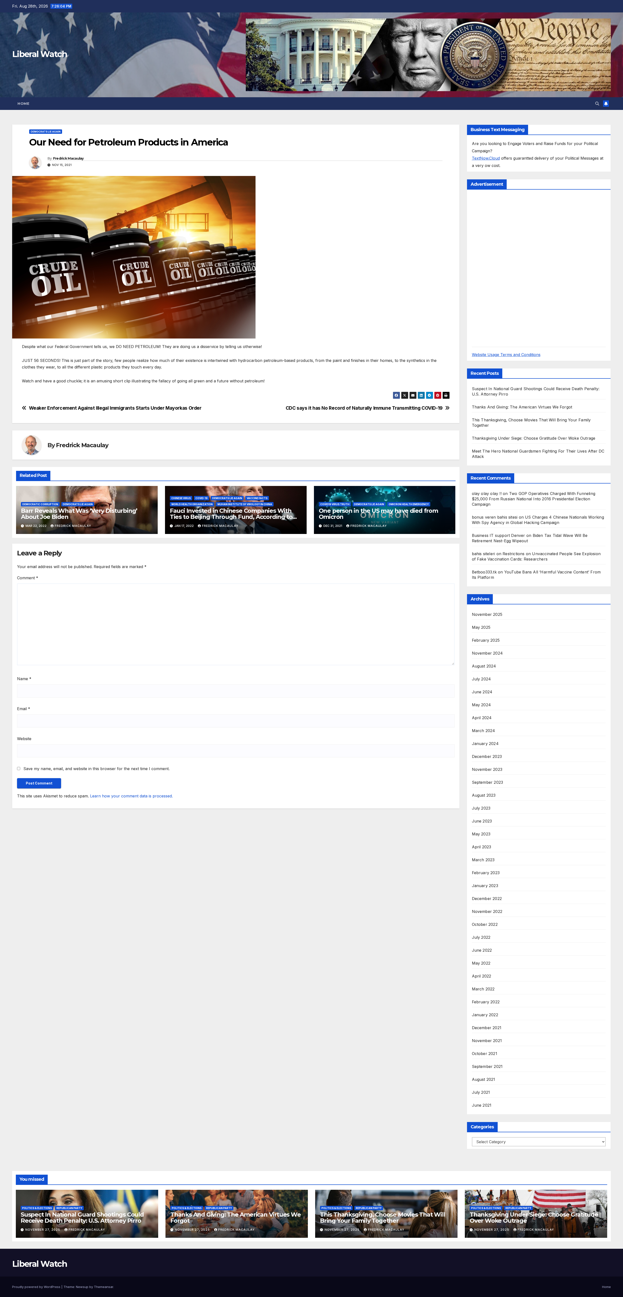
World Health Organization (192, 504)
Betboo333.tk (484, 572)
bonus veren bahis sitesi (495, 517)
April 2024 (482, 717)
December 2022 (487, 898)
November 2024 (487, 653)
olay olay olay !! (487, 493)
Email (23, 708)
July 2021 (481, 1092)
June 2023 (482, 821)
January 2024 (485, 743)
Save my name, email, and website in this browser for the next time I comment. (96, 768)
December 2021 (487, 1027)
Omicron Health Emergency (409, 504)
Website (24, 738)
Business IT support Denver (498, 535)
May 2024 (481, 704)
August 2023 (484, 795)
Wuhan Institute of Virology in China (244, 504)
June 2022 (482, 950)
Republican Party (69, 1208)
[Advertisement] (508, 267)
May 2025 (481, 627)
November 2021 (487, 1040)
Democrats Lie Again (46, 131)
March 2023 (483, 859)
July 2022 (481, 937)
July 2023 (481, 808)
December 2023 (487, 756)
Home (23, 103)
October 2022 (485, 924)
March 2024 (483, 730)
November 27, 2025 (43, 1229)
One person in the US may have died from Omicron (378, 513)
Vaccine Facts (257, 498)
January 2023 (485, 885)
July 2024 (481, 679)
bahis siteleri (483, 553)
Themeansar (103, 1287)
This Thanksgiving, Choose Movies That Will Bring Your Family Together (382, 1217)
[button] (597, 103)
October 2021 (484, 1053)
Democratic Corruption (40, 504)
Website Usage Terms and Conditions (506, 354)
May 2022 (481, 963)
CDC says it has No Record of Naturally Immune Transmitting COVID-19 (364, 408)
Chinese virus (181, 498)
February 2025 (486, 640)
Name (24, 678)
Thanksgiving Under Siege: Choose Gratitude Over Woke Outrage (534, 438)
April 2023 (481, 846)
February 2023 (486, 872)
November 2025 (487, 614)
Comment (27, 577)
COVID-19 (201, 498)
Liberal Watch (39, 54)
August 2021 (483, 1079)
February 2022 (486, 1001)
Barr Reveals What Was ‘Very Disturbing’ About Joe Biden (79, 513)
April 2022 (481, 976)
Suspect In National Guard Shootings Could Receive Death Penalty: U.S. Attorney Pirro (82, 1217)
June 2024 (482, 691)
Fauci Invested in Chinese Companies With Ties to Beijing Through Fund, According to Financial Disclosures (231, 516)
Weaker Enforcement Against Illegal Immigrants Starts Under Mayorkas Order (115, 408)
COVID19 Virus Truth (334, 504)
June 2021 (482, 1105)
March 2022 (483, 989)
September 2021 (487, 1066)
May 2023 (481, 834)
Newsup (82, 1287)
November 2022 (487, 911)
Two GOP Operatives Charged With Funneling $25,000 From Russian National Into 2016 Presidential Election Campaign (533, 499)
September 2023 (487, 782)
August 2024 (484, 666)
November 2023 (487, 769)
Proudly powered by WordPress (36, 1287)
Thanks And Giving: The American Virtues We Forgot (522, 407)
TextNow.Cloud (486, 158)
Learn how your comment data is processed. (131, 796)
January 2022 (485, 1014)
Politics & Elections (37, 1208)
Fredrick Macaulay (68, 158)
